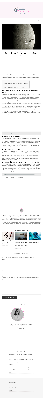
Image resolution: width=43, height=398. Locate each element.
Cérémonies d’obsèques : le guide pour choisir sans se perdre (21, 359)
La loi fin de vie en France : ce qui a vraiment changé (19, 367)
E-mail (3, 265)
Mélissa (5, 204)
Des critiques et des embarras (9, 86)
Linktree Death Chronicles (14, 387)
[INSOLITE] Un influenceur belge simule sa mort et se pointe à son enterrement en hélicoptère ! (21, 243)
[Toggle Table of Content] (27, 82)
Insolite (21, 51)
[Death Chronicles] (21, 9)
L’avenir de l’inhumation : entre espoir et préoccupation (14, 87)
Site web (3, 270)
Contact (10, 385)
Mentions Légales (12, 382)
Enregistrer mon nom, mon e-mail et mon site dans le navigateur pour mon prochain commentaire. (21, 277)
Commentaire (5, 279)
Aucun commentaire (25, 55)
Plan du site (11, 390)
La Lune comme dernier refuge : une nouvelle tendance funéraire (16, 83)
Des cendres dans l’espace (9, 84)
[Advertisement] (21, 66)
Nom (3, 259)
